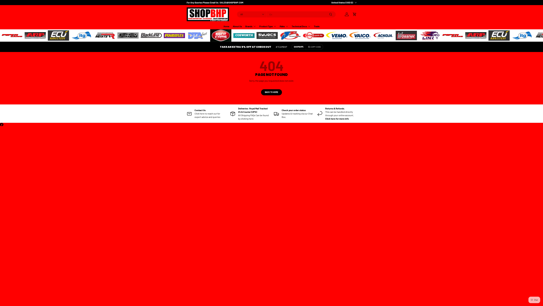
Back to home (271, 92)
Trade (317, 26)
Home (226, 26)
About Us (237, 26)
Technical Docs (299, 26)
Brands (248, 26)
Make (282, 26)
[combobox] (286, 14)
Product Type (266, 26)
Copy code (316, 47)
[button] (355, 14)
